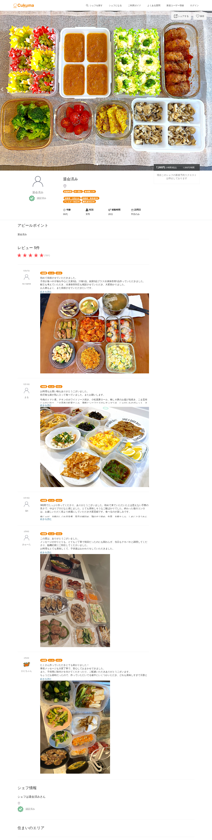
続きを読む (46, 291)
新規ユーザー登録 (175, 5)
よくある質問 (153, 5)
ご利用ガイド (134, 5)
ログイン (194, 5)
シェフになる (115, 5)
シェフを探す (96, 5)
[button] (16, 89)
